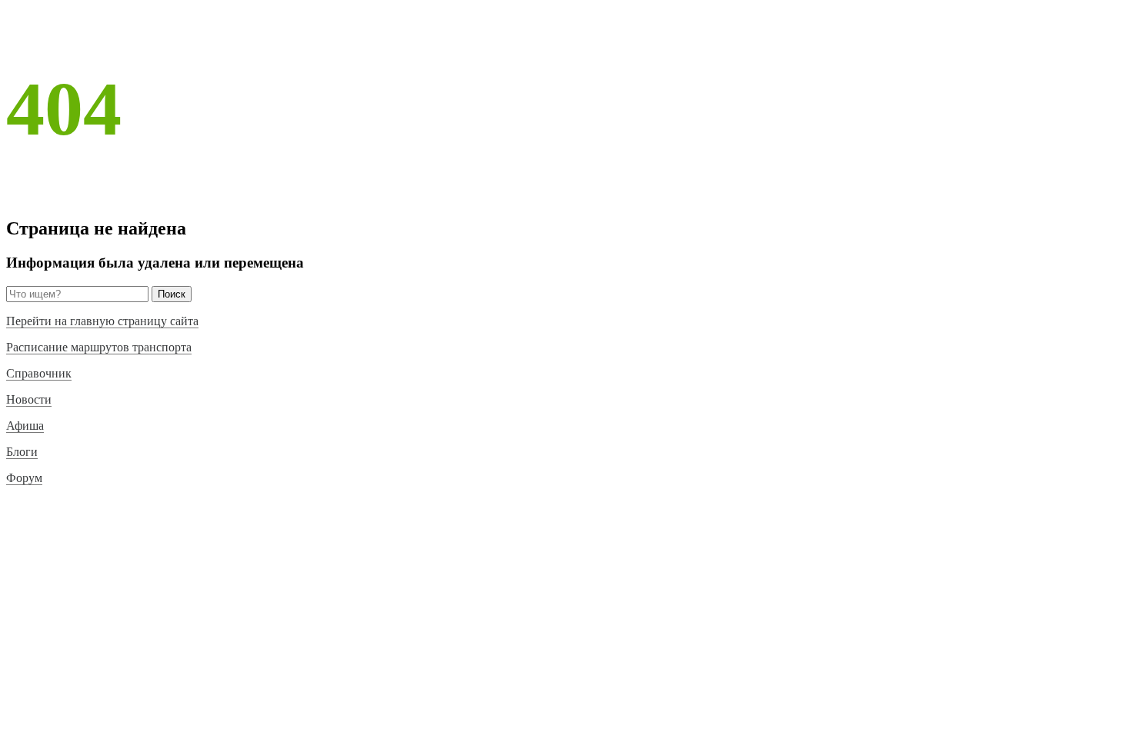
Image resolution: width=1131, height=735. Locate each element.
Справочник (39, 373)
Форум (24, 477)
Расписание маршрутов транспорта (99, 347)
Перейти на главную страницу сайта (102, 321)
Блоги (22, 451)
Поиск (171, 294)
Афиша (25, 425)
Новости (29, 399)
